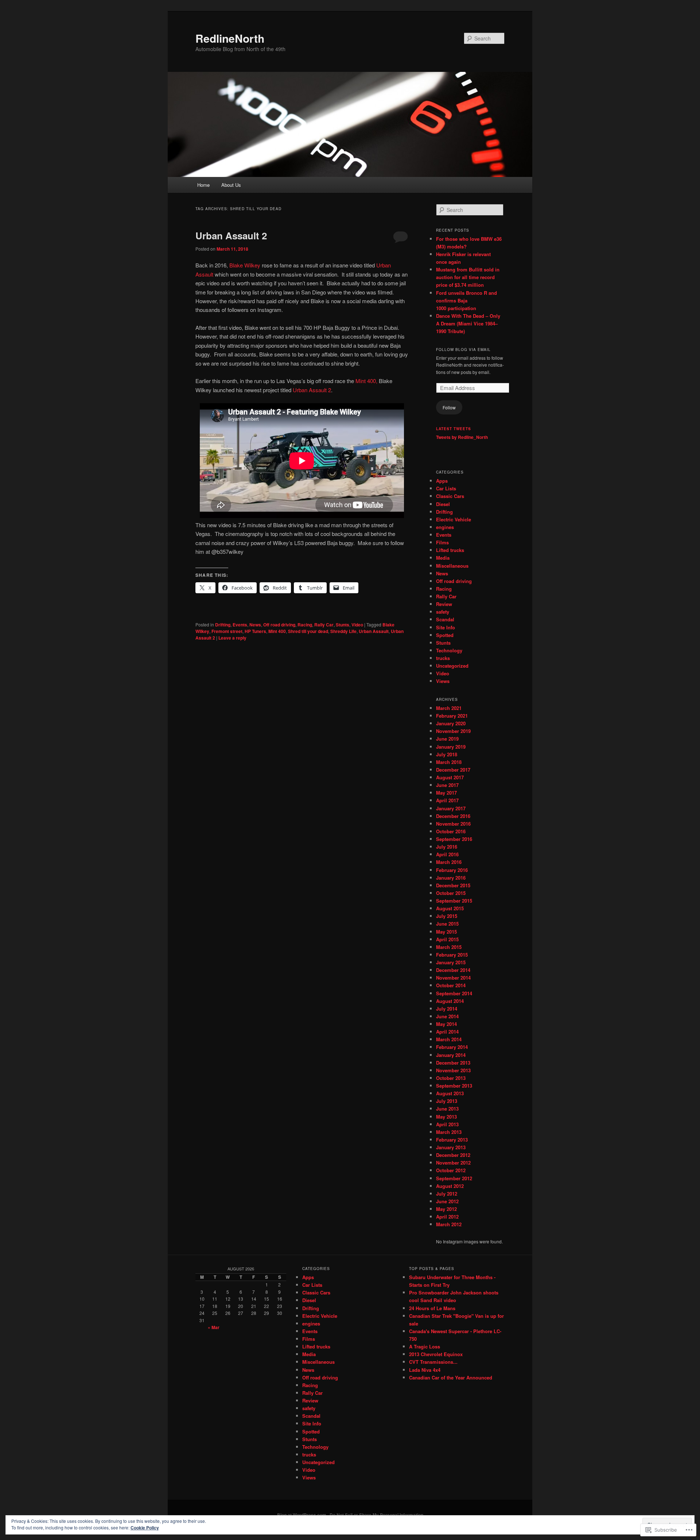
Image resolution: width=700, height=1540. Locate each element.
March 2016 (449, 861)
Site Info (445, 627)
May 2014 (446, 1023)
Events (240, 624)
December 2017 (453, 769)
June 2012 (447, 1201)
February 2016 (452, 870)
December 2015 (453, 885)
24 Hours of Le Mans (432, 1308)
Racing (305, 624)
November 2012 (453, 1162)
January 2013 (451, 1147)
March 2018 (449, 762)
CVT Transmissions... (433, 1361)
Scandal (445, 619)
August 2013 (450, 1093)
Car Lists (446, 488)
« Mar (213, 1327)
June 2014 (447, 1016)
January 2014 (451, 1054)
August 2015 (450, 908)
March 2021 (449, 708)
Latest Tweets (453, 428)
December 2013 (453, 1062)
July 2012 (446, 1193)
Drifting (222, 624)
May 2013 (446, 1116)
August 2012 (450, 1185)
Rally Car (324, 624)
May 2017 (446, 792)
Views (443, 681)
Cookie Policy (145, 1527)
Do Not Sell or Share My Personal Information (376, 1515)
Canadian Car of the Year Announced (450, 1377)
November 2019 (453, 730)
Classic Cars (450, 496)
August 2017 (450, 777)
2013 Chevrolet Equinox (436, 1354)
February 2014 (452, 1046)
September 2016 (454, 838)
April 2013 (447, 1124)
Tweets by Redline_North (462, 437)
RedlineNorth (229, 38)
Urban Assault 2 (231, 235)
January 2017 (451, 808)
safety (442, 611)
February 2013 (452, 1139)
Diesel (443, 504)
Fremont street (226, 631)
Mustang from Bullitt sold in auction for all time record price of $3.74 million (467, 277)
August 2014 (450, 1000)
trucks (443, 658)
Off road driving (279, 624)
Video (357, 624)
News (255, 624)
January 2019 (451, 746)
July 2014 (446, 1008)
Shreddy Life (343, 631)
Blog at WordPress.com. (302, 1515)
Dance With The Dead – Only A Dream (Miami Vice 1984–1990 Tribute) (468, 323)
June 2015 (447, 923)
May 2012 (446, 1208)
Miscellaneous (452, 565)
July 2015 (446, 915)
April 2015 (447, 939)
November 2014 (453, 977)
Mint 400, (367, 381)
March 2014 (449, 1039)
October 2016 (451, 831)
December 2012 (453, 1154)
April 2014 (447, 1031)
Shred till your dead (308, 631)
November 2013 (453, 1070)
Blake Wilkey (244, 265)
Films (442, 542)
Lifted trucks (450, 550)
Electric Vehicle (453, 519)
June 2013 (447, 1108)
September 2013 (454, 1085)
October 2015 (451, 892)
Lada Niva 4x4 (424, 1369)
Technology (449, 650)
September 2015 (454, 900)
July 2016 (446, 846)
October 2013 (451, 1077)
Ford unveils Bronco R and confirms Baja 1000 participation (466, 300)
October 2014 (451, 985)
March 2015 (449, 946)
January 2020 (451, 723)
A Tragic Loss (424, 1346)
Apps (442, 480)
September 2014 (454, 993)
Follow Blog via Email (463, 349)
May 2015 (446, 931)
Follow (449, 407)
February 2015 (452, 954)
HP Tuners (255, 631)
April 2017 (447, 800)
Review (444, 604)
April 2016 (447, 854)
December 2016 (453, 816)
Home (203, 184)
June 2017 (447, 784)
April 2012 (447, 1216)
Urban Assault (374, 631)
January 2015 (451, 962)
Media (443, 557)
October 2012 (451, 1170)
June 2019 (447, 738)
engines (445, 527)
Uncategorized (452, 665)
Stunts (342, 624)
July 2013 (446, 1100)
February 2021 (452, 715)
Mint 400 (277, 631)
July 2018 (446, 754)
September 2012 (454, 1178)
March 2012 (449, 1224)
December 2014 (453, 969)
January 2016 (451, 877)
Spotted (445, 635)
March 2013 (449, 1131)
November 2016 (453, 823)
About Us (231, 184)
